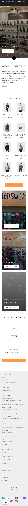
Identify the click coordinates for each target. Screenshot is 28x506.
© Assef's (14, 487)
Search (3, 377)
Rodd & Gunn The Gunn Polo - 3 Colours (7, 136)
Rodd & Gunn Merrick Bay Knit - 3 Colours (7, 175)
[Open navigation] (2, 9)
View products (11, 225)
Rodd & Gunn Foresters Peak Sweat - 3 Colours (7, 116)
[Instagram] (6, 444)
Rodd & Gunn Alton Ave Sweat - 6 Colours (7, 155)
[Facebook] (2, 444)
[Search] (23, 9)
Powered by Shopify (14, 489)
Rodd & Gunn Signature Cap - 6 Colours (20, 136)
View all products (14, 184)
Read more (4, 86)
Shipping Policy (5, 387)
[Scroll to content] (14, 58)
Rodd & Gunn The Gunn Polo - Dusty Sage (21, 155)
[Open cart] (26, 9)
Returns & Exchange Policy (8, 382)
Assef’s (24, 71)
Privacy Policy (5, 385)
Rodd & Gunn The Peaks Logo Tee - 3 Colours (21, 116)
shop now (7, 50)
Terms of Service (6, 390)
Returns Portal (5, 380)
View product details (14, 366)
